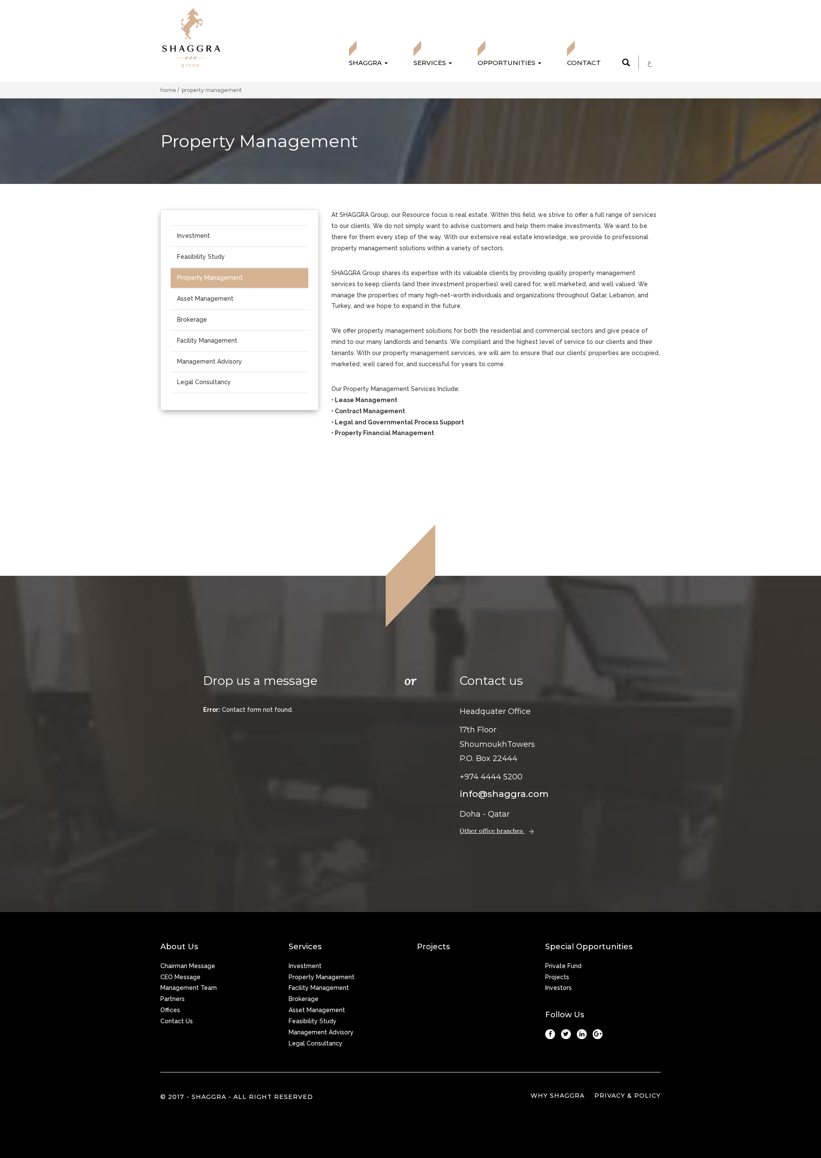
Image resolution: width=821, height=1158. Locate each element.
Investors (558, 987)
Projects (557, 977)
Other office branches (492, 831)
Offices (170, 1010)
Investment (193, 235)
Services (430, 63)
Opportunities (507, 63)
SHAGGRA (366, 63)
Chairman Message (187, 966)
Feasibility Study (201, 256)
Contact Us (176, 1021)
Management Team (188, 987)
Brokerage (192, 319)
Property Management (210, 277)
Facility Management (207, 340)
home (168, 90)
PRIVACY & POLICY (627, 1095)
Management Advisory (209, 361)
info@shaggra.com (504, 793)
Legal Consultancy (204, 382)
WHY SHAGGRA (558, 1095)
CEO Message (180, 977)
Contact (584, 63)
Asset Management (205, 298)
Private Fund (563, 966)
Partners (172, 998)
